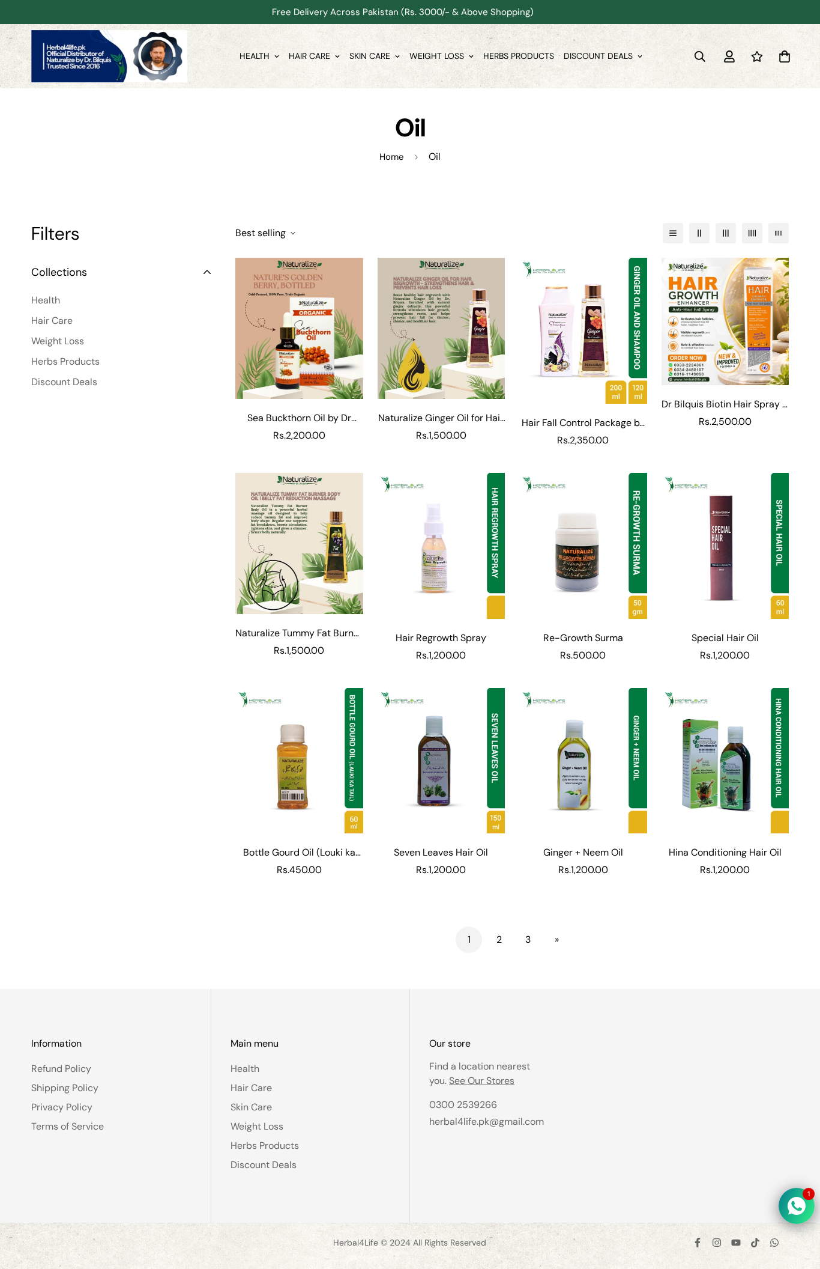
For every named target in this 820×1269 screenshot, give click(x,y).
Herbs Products (518, 55)
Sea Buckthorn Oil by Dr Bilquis (299, 418)
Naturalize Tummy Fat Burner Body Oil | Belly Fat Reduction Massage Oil (299, 634)
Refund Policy (61, 1068)
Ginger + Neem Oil (583, 852)
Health (255, 55)
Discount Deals (598, 55)
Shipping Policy (64, 1088)
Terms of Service (67, 1126)
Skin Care (369, 55)
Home (391, 157)
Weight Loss (436, 55)
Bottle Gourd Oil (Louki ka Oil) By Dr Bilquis (299, 853)
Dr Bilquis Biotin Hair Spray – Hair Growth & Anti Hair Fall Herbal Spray (725, 405)
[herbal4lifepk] (109, 56)
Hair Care (309, 55)
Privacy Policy (61, 1107)
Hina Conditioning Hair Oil (725, 852)
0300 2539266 (463, 1104)
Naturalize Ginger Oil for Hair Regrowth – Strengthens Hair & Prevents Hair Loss (441, 418)
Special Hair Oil (725, 637)
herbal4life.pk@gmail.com (486, 1121)
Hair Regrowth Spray (441, 637)
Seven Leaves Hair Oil (441, 852)
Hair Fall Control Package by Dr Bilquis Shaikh (583, 423)
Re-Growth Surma (583, 637)
